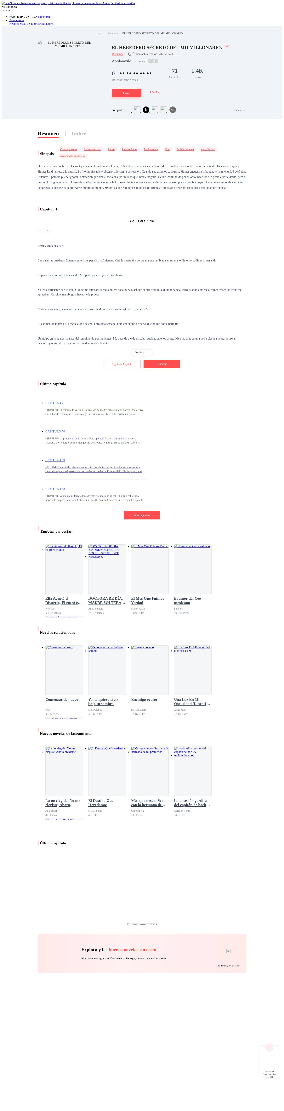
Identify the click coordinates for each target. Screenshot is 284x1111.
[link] (100, 33)
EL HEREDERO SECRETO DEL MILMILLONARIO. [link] (153, 33)
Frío (167, 149)
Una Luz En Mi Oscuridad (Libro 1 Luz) (190, 701)
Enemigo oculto (144, 699)
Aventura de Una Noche (72, 155)
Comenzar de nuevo (61, 699)
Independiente (129, 149)
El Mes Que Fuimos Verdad (147, 600)
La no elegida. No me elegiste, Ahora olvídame (62, 802)
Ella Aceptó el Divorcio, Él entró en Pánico (62, 600)
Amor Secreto (208, 149)
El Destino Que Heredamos (100, 802)
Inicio (100, 33)
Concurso (43, 16)
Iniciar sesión (127, 3)
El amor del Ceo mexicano (187, 600)
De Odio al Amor (185, 149)
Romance (112, 33)
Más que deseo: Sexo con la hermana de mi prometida (149, 802)
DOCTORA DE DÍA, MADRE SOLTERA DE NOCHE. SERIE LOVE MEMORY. (105, 600)
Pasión (111, 149)
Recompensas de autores (24, 23)
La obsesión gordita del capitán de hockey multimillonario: (192, 802)
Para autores (16, 20)
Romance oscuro (92, 149)
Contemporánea (68, 149)
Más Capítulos (142, 515)
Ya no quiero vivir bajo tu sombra (103, 701)
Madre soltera (151, 149)
